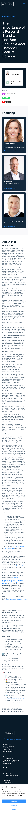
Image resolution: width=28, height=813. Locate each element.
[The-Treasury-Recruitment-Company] (7, 2)
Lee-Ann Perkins (21, 546)
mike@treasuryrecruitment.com (14, 699)
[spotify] (6, 97)
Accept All (14, 801)
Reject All (14, 809)
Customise (14, 805)
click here (15, 577)
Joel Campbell (9, 548)
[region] (14, 798)
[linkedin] (6, 767)
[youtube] (6, 101)
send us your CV (19, 566)
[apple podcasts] (9, 93)
